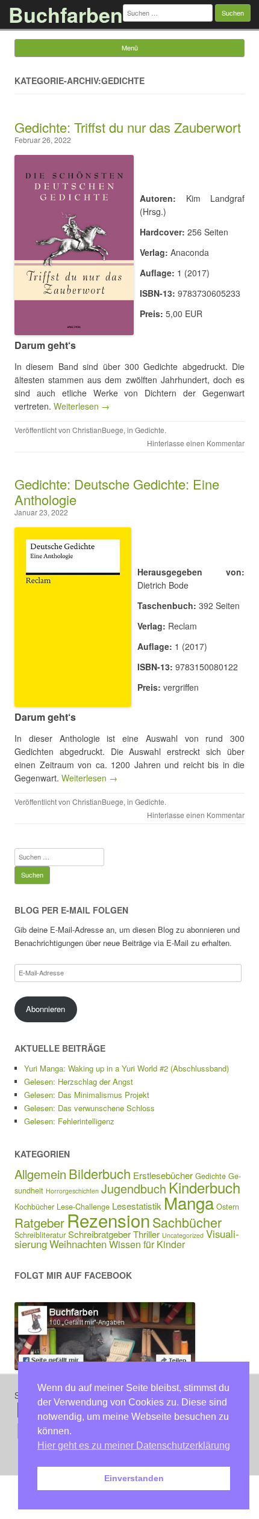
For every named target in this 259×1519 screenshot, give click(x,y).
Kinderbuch (204, 1187)
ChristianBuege (97, 430)
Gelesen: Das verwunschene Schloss (89, 1108)
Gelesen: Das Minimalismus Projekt (86, 1094)
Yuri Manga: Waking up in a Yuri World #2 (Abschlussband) (126, 1068)
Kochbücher (34, 1206)
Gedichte (149, 430)
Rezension (108, 1219)
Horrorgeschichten (72, 1190)
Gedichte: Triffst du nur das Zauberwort (127, 127)
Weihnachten (78, 1244)
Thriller (146, 1234)
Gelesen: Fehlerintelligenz (69, 1121)
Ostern (227, 1206)
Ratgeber (39, 1222)
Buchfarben (65, 14)
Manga (189, 1202)
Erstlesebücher (163, 1175)
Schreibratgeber (99, 1234)
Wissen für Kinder (147, 1244)
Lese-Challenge (83, 1206)
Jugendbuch (133, 1188)
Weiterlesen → (82, 406)
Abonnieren (45, 1008)
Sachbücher (187, 1222)
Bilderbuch (100, 1173)
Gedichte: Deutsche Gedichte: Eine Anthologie (116, 491)
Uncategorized (183, 1235)
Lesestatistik (136, 1205)
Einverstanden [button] (134, 1478)
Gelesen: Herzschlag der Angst (78, 1081)
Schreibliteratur (40, 1234)
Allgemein (40, 1174)
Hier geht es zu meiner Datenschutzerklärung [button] (133, 1445)
